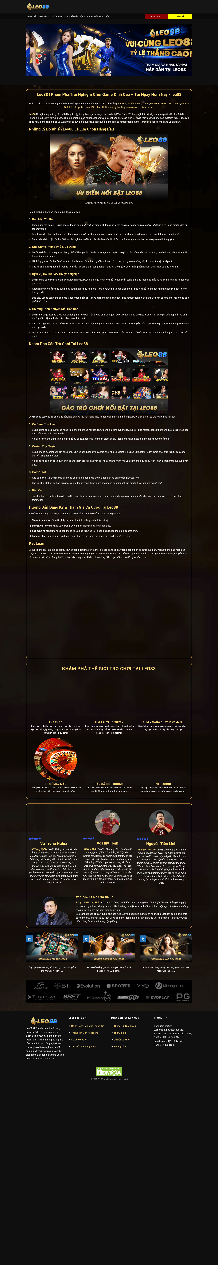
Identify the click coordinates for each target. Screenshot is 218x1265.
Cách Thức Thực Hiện (98, 16)
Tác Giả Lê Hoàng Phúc (83, 1046)
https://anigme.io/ (130, 107)
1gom (146, 103)
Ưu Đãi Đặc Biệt (75, 16)
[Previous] (33, 50)
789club (68, 107)
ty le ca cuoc (148, 107)
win (170, 103)
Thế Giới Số (120, 1032)
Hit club (122, 103)
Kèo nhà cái (97, 107)
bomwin (85, 107)
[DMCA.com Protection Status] (109, 1071)
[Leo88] (38, 6)
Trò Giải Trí (57, 16)
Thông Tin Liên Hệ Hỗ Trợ (84, 1032)
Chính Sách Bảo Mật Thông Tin (87, 1026)
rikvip (77, 107)
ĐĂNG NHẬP (156, 16)
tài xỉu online (134, 103)
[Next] (185, 50)
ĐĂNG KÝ (180, 16)
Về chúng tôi (40, 16)
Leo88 (29, 16)
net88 (177, 103)
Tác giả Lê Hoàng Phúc (88, 902)
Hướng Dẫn (120, 1046)
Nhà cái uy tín (112, 107)
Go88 (163, 103)
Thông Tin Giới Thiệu (125, 1026)
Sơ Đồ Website (78, 1039)
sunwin (185, 103)
